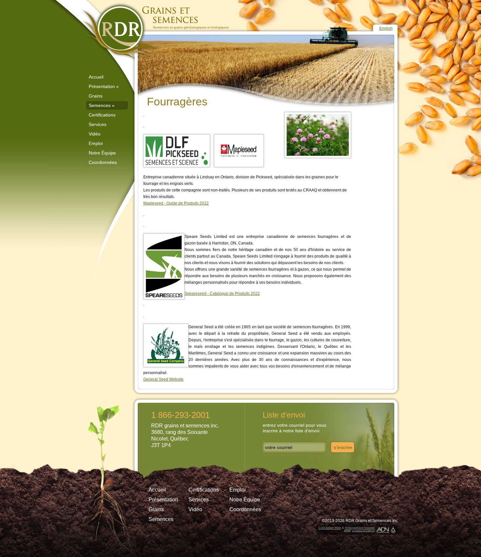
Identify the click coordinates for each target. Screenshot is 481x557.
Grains (95, 96)
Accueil (96, 77)
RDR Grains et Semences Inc (372, 520)
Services (97, 124)
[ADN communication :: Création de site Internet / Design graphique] (382, 530)
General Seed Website (163, 379)
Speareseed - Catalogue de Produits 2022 (222, 293)
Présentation (104, 86)
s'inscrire (343, 447)
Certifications (102, 114)
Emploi (96, 143)
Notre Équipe (102, 152)
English (386, 28)
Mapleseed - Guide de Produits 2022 (176, 203)
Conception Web (329, 528)
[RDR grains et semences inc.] (139, 32)
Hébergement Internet (360, 528)
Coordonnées (103, 162)
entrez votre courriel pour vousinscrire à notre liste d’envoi (294, 427)
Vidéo (94, 133)
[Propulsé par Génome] (393, 530)
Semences (102, 105)
